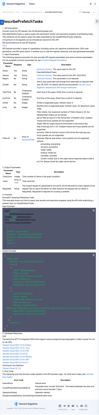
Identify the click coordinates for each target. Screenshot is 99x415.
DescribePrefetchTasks (53, 12)
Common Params (44, 69)
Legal (73, 409)
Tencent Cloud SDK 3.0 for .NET (15, 359)
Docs (32, 3)
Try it (4, 46)
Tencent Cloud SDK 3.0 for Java (16, 348)
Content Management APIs (32, 12)
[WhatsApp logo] (68, 406)
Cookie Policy (83, 409)
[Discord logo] (81, 406)
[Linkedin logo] (60, 406)
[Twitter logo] (77, 406)
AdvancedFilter (28, 140)
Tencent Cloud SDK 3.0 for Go (15, 354)
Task (16, 182)
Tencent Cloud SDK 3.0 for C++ (15, 362)
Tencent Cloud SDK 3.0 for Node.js (17, 357)
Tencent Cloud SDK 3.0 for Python (16, 345)
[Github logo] (86, 406)
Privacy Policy (62, 409)
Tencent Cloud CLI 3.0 (11, 368)
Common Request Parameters (54, 60)
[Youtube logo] (73, 406)
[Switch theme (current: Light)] (91, 3)
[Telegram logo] (64, 406)
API (17, 12)
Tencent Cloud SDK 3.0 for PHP (15, 351)
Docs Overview (7, 12)
